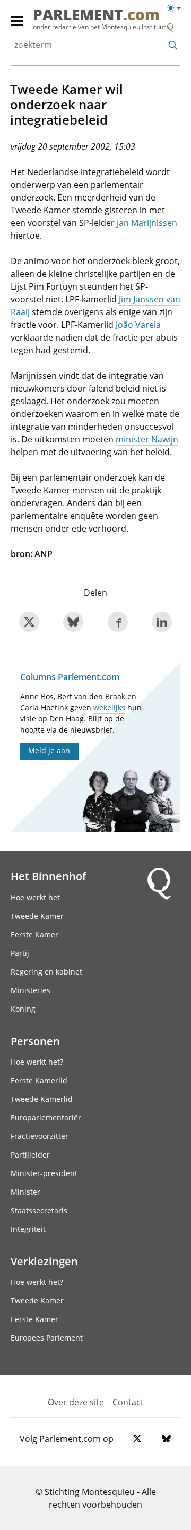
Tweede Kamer (37, 916)
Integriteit (28, 1229)
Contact (128, 1402)
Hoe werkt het (35, 897)
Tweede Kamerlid (42, 1099)
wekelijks (109, 707)
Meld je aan (49, 750)
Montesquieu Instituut (133, 26)
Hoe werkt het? (37, 1062)
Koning (23, 1009)
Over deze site (76, 1402)
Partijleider (30, 1155)
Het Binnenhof (48, 875)
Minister (25, 1192)
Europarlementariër (46, 1117)
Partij (20, 953)
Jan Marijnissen (147, 223)
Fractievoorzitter (39, 1136)
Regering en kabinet (46, 972)
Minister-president (44, 1173)
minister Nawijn (147, 439)
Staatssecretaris (39, 1210)
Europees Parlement (47, 1338)
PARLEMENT (96, 15)
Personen (35, 1040)
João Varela (138, 325)
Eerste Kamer (34, 934)
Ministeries (30, 990)
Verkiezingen (44, 1261)
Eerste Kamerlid (39, 1080)
